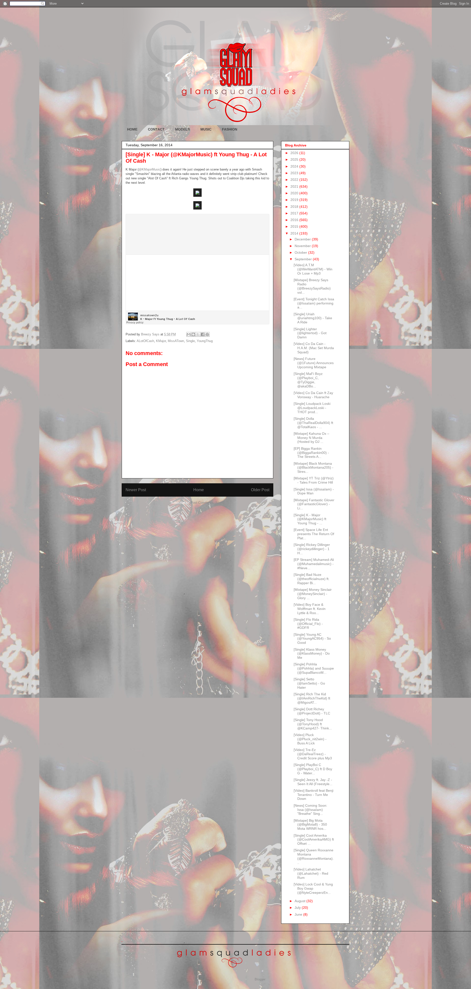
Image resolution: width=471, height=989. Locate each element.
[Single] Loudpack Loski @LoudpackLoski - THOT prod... (312, 408)
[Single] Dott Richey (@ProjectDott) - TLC (312, 711)
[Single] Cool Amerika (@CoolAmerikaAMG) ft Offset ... (314, 839)
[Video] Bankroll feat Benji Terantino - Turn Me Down (313, 795)
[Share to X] (198, 334)
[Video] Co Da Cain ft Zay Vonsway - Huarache (313, 395)
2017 (294, 213)
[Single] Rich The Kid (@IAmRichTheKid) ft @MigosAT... (312, 698)
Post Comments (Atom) (207, 502)
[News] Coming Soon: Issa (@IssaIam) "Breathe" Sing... (310, 810)
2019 (294, 200)
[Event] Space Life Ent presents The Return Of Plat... (314, 534)
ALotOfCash (145, 341)
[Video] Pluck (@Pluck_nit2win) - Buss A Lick (310, 739)
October (301, 252)
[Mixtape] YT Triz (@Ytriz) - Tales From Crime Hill (314, 480)
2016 (294, 220)
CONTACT (156, 129)
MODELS (182, 129)
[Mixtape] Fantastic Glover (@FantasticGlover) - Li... (314, 504)
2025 (294, 159)
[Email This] (188, 334)
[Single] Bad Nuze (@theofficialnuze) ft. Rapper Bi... (311, 579)
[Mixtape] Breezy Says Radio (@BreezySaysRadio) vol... (312, 286)
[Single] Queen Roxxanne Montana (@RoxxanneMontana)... (314, 856)
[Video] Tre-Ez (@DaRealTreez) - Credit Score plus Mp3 (313, 754)
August (300, 901)
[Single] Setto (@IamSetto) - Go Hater (309, 683)
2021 (294, 186)
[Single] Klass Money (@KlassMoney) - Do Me (312, 653)
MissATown (176, 341)
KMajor (161, 341)
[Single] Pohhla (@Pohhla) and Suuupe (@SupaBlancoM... (314, 668)
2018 (294, 207)
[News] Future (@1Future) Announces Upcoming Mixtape (314, 363)
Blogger (260, 979)
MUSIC (205, 129)
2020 (294, 193)
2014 (294, 233)
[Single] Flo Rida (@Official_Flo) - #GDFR (308, 624)
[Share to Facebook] (202, 334)
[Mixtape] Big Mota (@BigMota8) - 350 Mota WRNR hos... (310, 824)
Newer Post (136, 490)
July (298, 908)
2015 (294, 226)
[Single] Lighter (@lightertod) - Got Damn (310, 333)
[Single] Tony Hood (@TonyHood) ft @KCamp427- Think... (313, 724)
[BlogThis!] (193, 334)
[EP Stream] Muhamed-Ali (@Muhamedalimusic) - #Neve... (314, 564)
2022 (294, 180)
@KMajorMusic (149, 169)
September (304, 259)
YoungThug (205, 341)
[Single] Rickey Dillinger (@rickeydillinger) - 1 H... (312, 549)
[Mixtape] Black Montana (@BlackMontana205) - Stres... (313, 468)
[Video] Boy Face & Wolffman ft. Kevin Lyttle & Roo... (310, 609)
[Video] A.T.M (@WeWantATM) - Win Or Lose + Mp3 (313, 269)
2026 (294, 153)
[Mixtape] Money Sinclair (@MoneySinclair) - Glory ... (313, 594)
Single (190, 341)
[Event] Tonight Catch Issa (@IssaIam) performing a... (314, 303)
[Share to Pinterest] (207, 334)
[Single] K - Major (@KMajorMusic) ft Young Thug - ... (310, 519)
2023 (294, 173)
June (299, 914)
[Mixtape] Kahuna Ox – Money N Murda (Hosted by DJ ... (311, 438)
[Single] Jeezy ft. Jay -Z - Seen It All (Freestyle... (313, 782)
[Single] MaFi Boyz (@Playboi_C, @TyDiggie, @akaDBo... (308, 380)
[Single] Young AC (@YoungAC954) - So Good (312, 639)
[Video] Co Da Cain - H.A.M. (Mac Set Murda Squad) (314, 348)
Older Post (260, 490)
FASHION (229, 129)
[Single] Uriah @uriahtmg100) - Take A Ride (313, 318)
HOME (132, 129)
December (303, 239)
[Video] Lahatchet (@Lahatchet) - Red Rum (311, 873)
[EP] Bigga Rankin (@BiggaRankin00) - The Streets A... (311, 453)
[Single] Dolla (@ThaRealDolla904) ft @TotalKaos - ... (313, 423)
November (303, 246)
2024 (294, 166)
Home (198, 490)
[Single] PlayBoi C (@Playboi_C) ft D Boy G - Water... (313, 769)
